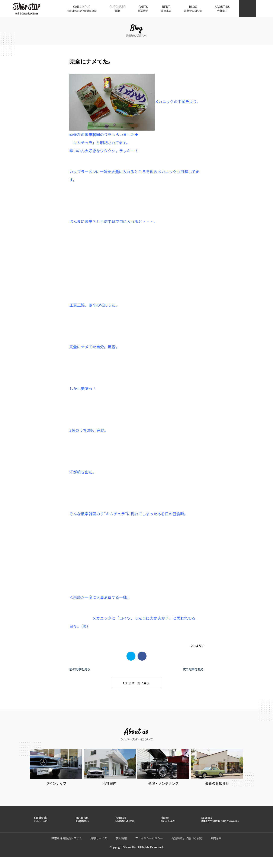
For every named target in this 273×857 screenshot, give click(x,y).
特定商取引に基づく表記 (186, 838)
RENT (166, 8)
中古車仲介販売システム (66, 838)
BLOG (193, 8)
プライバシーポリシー (149, 838)
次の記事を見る (193, 669)
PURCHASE (117, 8)
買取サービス (98, 838)
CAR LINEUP (82, 8)
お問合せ (216, 838)
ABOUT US (222, 8)
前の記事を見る (79, 669)
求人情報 (121, 838)
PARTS (143, 8)
